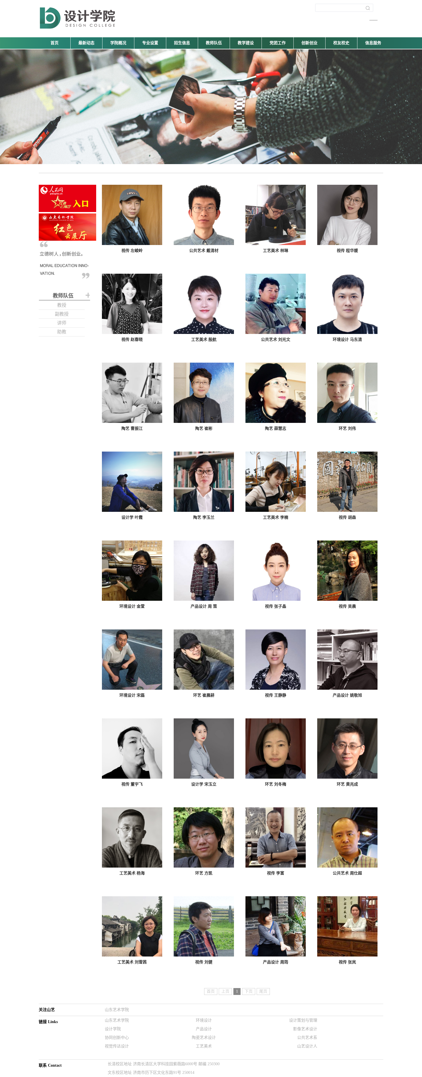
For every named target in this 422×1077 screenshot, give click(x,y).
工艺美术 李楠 (275, 517)
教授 (61, 305)
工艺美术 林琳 (275, 250)
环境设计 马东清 (347, 339)
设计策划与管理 (303, 1020)
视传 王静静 (275, 695)
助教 (61, 331)
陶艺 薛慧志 (275, 428)
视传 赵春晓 (132, 339)
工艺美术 (204, 1046)
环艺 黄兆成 (347, 784)
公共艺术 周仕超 (347, 873)
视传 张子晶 (275, 606)
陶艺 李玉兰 (203, 517)
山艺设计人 (307, 1046)
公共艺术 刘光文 (275, 339)
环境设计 (204, 1020)
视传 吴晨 (347, 606)
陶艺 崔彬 (203, 428)
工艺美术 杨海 (132, 873)
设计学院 (113, 1029)
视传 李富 (275, 873)
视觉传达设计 (117, 1046)
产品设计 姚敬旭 (347, 695)
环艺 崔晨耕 (203, 695)
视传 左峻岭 (132, 250)
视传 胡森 (347, 517)
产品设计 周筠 (275, 962)
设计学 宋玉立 (203, 784)
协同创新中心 (117, 1037)
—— (373, 20)
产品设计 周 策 (204, 606)
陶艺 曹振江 (132, 428)
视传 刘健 (203, 962)
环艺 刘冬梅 (275, 784)
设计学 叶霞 (132, 517)
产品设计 (204, 1029)
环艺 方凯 (203, 873)
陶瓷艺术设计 (204, 1037)
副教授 (62, 314)
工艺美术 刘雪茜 (132, 962)
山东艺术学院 (117, 1010)
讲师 (61, 322)
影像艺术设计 (305, 1029)
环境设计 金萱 (132, 606)
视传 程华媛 (347, 250)
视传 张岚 (347, 962)
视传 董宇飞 (132, 784)
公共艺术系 (307, 1037)
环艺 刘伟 (347, 428)
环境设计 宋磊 (132, 695)
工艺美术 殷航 (203, 339)
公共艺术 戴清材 (203, 250)
